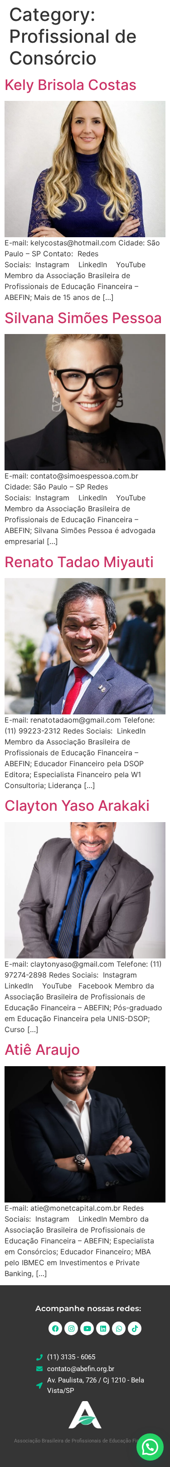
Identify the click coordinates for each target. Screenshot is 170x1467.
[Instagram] (71, 1328)
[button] (150, 1447)
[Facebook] (55, 1328)
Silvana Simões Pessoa (83, 318)
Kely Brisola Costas (70, 85)
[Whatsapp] (119, 1328)
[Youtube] (87, 1328)
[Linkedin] (103, 1328)
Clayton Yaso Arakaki (77, 805)
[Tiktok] (134, 1328)
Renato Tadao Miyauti (79, 562)
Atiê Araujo (42, 1049)
